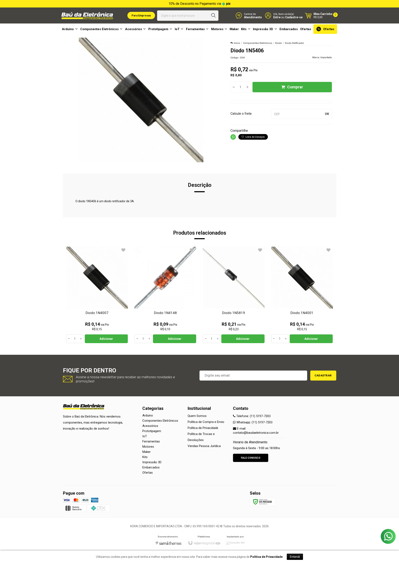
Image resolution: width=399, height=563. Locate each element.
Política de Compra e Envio (206, 422)
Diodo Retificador (294, 43)
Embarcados (151, 467)
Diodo (278, 43)
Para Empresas (141, 15)
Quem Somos (197, 416)
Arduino (147, 415)
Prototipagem (151, 431)
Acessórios (150, 426)
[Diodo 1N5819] (234, 295)
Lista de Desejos (255, 137)
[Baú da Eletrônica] (87, 16)
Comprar (295, 87)
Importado (326, 57)
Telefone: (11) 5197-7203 (253, 416)
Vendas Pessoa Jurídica (204, 446)
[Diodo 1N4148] (165, 295)
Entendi (295, 556)
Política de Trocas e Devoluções (201, 437)
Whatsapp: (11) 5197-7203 (254, 422)
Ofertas (147, 472)
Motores (148, 446)
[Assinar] (323, 376)
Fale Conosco (250, 457)
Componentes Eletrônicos (257, 43)
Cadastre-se (294, 17)
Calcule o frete (241, 114)
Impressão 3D (151, 462)
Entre (277, 17)
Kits (145, 457)
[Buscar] (213, 15)
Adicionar (106, 338)
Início (237, 43)
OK (327, 114)
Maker (146, 452)
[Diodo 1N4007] (97, 295)
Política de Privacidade (203, 428)
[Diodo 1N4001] (302, 295)
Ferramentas (151, 441)
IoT (144, 436)
